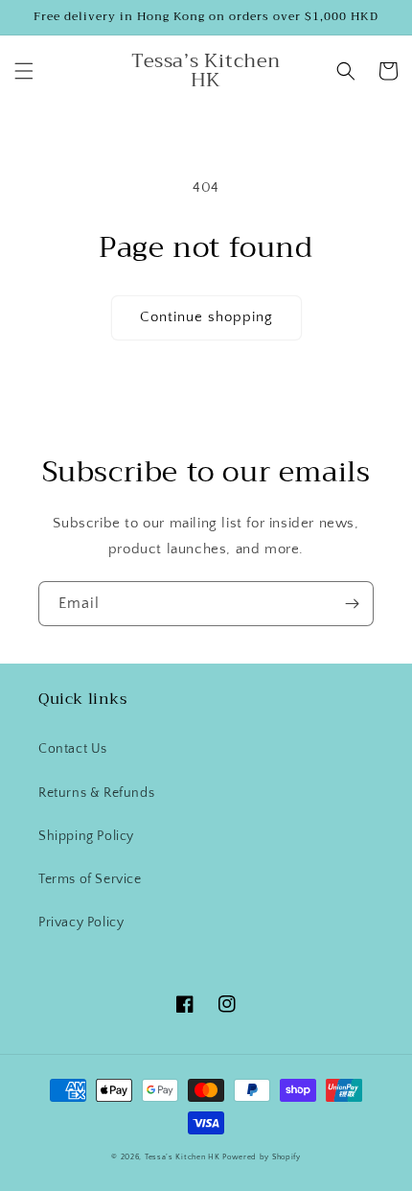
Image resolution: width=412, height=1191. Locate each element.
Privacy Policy (81, 922)
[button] (24, 71)
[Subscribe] (352, 603)
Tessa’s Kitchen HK (182, 1157)
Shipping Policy (86, 836)
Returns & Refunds (96, 793)
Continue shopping (206, 317)
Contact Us (72, 749)
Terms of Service (90, 879)
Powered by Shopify (261, 1157)
